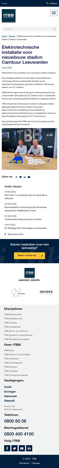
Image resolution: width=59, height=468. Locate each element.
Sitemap (36, 463)
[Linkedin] (25, 177)
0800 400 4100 (19, 434)
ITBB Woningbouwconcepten (16, 339)
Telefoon (53, 3)
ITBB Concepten (11, 371)
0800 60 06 (15, 421)
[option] (16, 292)
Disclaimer (24, 463)
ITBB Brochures (10, 367)
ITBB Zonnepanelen (12, 327)
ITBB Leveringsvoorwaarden (16, 375)
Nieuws (12, 36)
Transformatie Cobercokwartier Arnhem (23, 219)
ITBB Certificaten (11, 358)
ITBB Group (9, 350)
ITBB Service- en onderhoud (16, 331)
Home (4, 3)
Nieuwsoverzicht (15, 234)
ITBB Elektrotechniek (13, 314)
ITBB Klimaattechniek (13, 318)
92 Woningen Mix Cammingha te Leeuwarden (26, 228)
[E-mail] (29, 177)
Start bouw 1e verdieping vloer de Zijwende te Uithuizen (26, 197)
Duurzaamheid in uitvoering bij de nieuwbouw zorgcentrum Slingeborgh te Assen (26, 209)
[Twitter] (20, 177)
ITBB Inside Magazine (13, 362)
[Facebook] (16, 177)
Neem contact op (27, 255)
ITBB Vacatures (10, 322)
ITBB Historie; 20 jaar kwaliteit (17, 354)
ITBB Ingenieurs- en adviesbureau (18, 335)
